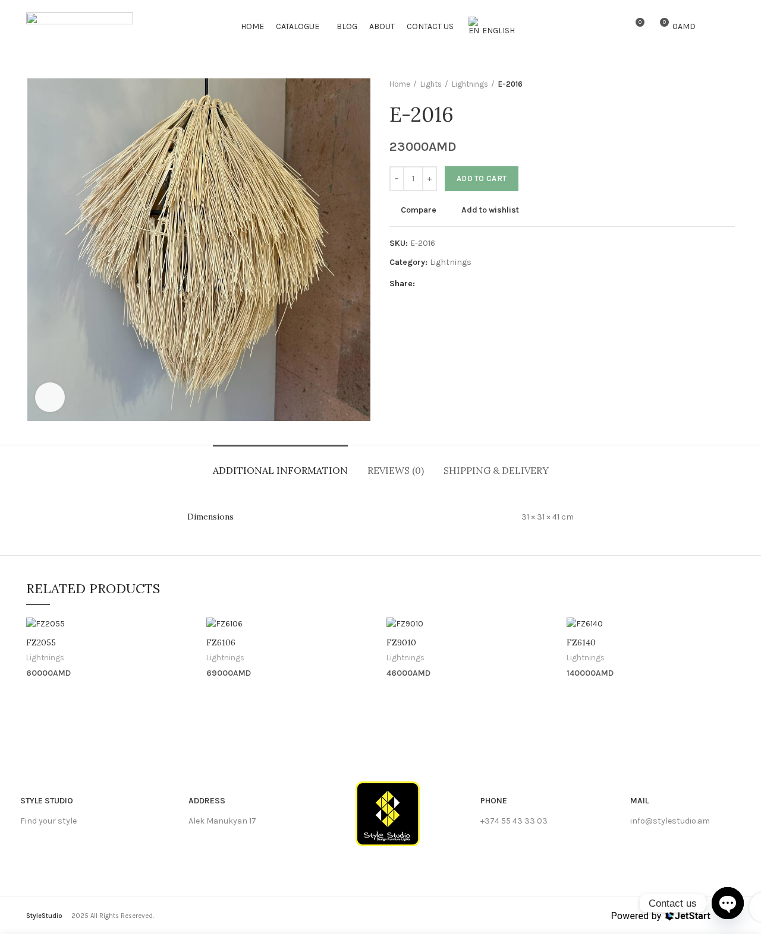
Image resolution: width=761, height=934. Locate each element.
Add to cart (482, 178)
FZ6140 (581, 642)
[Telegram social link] (481, 284)
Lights (431, 84)
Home (399, 84)
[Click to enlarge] (50, 397)
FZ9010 (401, 642)
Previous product (705, 84)
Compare (418, 210)
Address (206, 801)
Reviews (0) (395, 470)
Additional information (280, 470)
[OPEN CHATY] (728, 903)
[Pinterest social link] (454, 284)
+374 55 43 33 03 (514, 821)
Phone (493, 801)
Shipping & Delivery (496, 470)
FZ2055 (41, 642)
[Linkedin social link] (467, 284)
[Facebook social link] (714, 26)
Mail (639, 801)
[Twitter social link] (440, 284)
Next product (729, 84)
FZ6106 (220, 642)
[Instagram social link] (728, 26)
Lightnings (470, 84)
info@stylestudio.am (670, 821)
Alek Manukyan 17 (222, 821)
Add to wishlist (490, 210)
